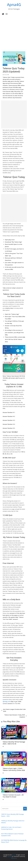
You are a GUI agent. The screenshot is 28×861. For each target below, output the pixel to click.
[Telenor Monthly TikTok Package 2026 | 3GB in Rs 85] (14, 726)
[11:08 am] (3, 772)
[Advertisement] (14, 31)
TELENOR (5, 64)
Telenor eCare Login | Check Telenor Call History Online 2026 (14, 769)
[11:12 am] (8, 74)
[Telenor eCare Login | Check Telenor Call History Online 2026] (14, 752)
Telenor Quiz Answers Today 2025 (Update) (14, 716)
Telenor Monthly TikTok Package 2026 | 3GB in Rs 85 (14, 743)
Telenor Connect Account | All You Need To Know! (13, 796)
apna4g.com (6, 701)
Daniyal (5, 74)
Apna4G (14, 4)
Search (25, 808)
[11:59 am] (3, 746)
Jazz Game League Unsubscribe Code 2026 (14, 710)
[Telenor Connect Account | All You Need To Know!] (14, 779)
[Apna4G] (3, 14)
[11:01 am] (3, 799)
